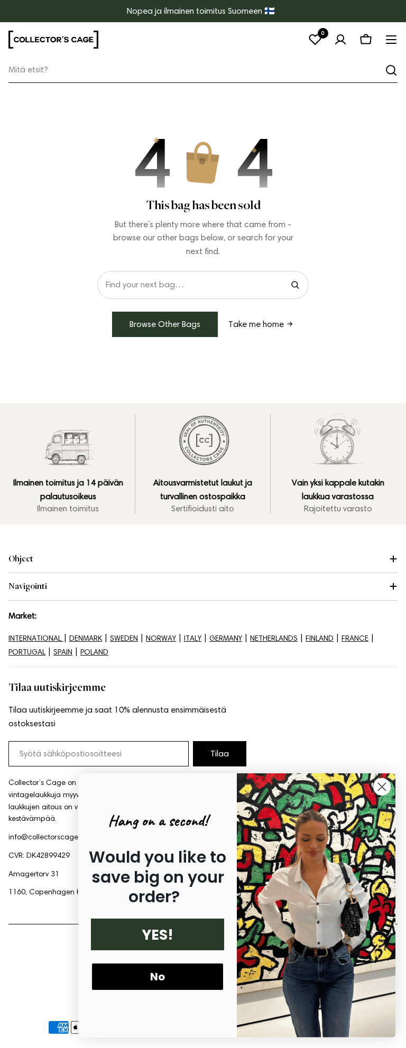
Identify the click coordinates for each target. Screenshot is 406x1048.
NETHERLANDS (274, 638)
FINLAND (320, 638)
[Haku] (391, 70)
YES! (157, 934)
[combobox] (203, 70)
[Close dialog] (382, 787)
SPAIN (62, 652)
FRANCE (355, 638)
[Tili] (340, 39)
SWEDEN (124, 638)
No (157, 976)
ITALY (192, 638)
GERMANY (225, 638)
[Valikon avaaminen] (391, 39)
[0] (315, 39)
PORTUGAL (26, 652)
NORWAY (161, 638)
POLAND (94, 652)
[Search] (295, 284)
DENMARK (85, 638)
